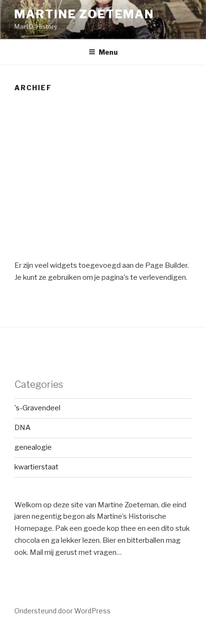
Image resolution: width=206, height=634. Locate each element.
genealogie (33, 447)
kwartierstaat (36, 467)
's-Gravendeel (37, 408)
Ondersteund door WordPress (62, 611)
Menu (108, 52)
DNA (22, 427)
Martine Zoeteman (84, 14)
